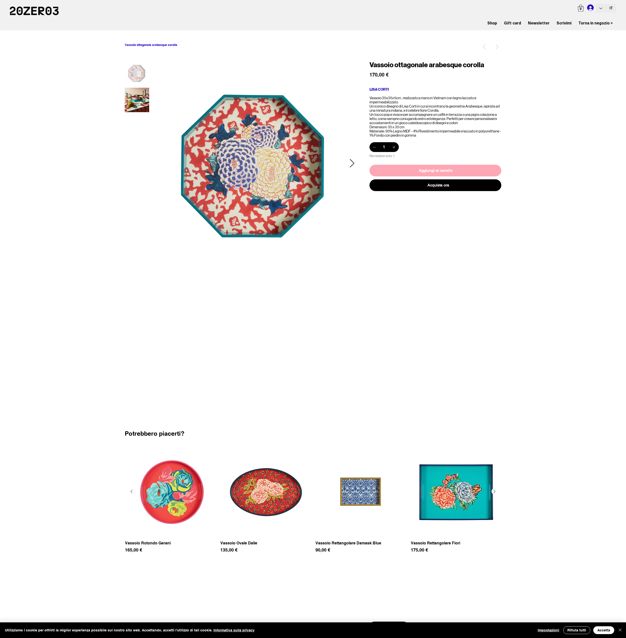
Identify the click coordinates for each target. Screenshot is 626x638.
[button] (581, 8)
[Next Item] (352, 163)
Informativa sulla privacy (234, 630)
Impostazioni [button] (548, 630)
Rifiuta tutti (576, 630)
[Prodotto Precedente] (131, 491)
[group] (313, 502)
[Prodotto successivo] (494, 491)
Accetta (603, 630)
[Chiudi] (620, 630)
